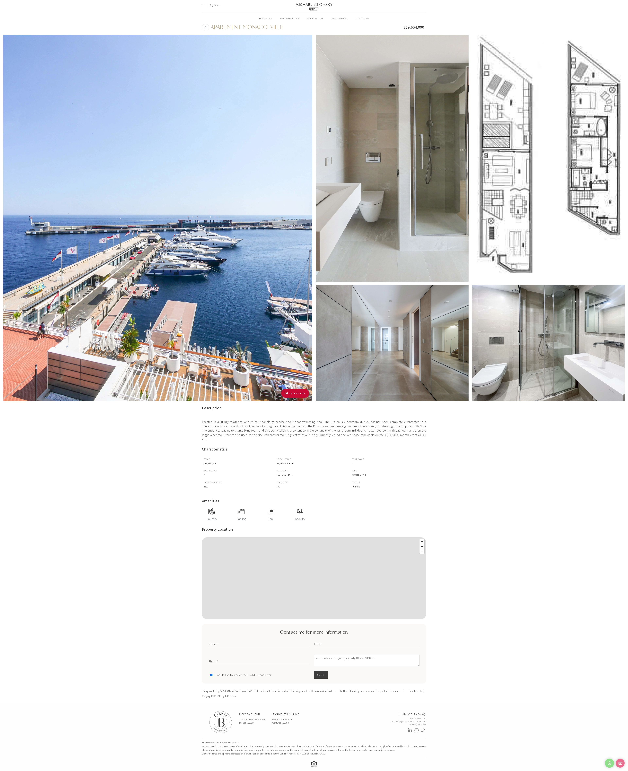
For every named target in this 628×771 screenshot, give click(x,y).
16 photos (297, 393)
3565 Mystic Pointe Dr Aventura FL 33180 (282, 721)
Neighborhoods (289, 18)
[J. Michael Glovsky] (410, 733)
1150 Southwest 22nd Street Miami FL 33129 (252, 721)
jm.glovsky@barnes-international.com (408, 721)
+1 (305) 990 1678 (418, 724)
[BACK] (205, 27)
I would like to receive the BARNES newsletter (243, 675)
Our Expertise (315, 18)
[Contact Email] (620, 763)
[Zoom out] (421, 546)
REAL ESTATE (265, 18)
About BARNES (339, 18)
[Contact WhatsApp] (609, 763)
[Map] (314, 578)
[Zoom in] (421, 541)
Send (320, 674)
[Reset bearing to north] (421, 551)
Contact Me (362, 18)
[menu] (203, 4)
